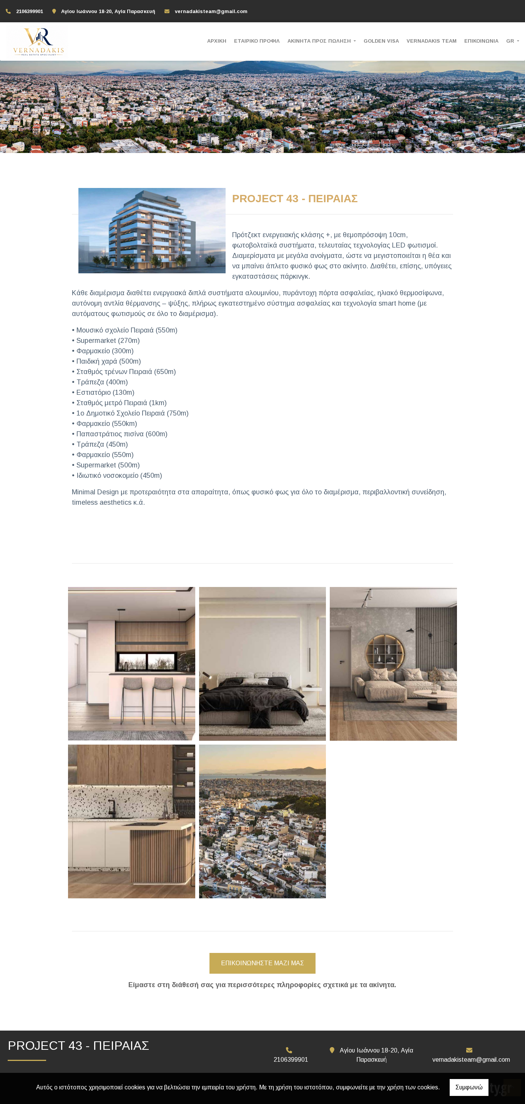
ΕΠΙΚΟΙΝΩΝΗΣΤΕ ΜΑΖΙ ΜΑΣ (262, 963)
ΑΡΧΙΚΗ (216, 41)
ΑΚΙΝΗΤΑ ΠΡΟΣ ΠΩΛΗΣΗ (319, 41)
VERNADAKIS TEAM (432, 41)
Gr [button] (511, 41)
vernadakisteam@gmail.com (211, 11)
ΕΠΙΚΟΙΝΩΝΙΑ (481, 41)
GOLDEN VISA (381, 41)
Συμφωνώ (469, 1087)
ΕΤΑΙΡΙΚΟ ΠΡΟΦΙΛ (257, 41)
